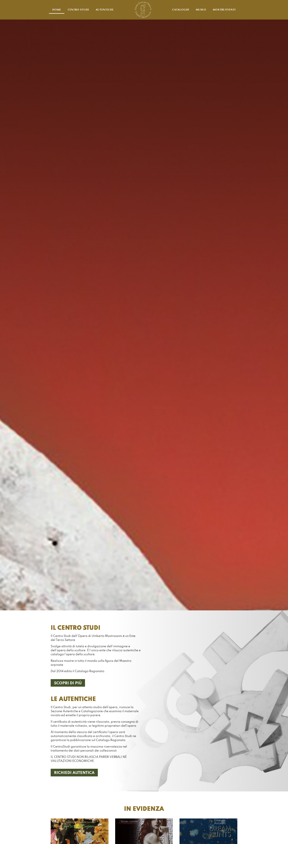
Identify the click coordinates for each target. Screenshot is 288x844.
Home (56, 10)
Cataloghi (180, 10)
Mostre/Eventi (224, 10)
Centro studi (78, 10)
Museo (201, 10)
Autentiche (105, 10)
